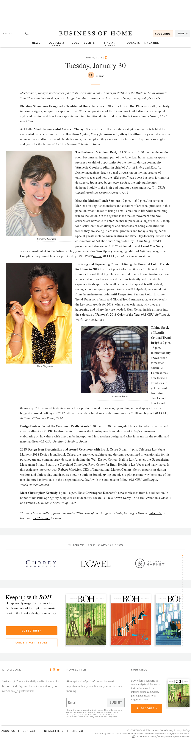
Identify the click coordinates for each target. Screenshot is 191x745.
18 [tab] (184, 597)
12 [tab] (184, 582)
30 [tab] (184, 626)
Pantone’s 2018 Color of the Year (118, 314)
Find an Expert (109, 44)
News (36, 42)
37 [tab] (184, 643)
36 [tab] (184, 640)
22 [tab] (184, 606)
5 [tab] (184, 565)
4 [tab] (184, 563)
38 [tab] (184, 645)
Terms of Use (76, 712)
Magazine (151, 42)
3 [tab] (184, 560)
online (97, 256)
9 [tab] (184, 575)
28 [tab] (184, 621)
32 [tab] (184, 630)
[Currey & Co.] (41, 563)
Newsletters (53, 731)
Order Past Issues (31, 642)
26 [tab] (184, 616)
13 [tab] (184, 584)
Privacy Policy (72, 714)
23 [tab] (184, 609)
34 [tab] (184, 635)
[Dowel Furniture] (96, 563)
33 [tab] (184, 633)
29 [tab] (184, 623)
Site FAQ (77, 731)
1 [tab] (184, 555)
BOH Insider (41, 518)
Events (89, 42)
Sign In (182, 33)
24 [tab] (184, 611)
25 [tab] (184, 613)
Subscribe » (31, 630)
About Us (8, 731)
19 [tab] (184, 599)
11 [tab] (184, 580)
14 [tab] (184, 587)
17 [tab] (184, 594)
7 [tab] (184, 570)
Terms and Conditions (159, 730)
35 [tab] (184, 638)
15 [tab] (184, 589)
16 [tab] (184, 592)
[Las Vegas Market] (150, 563)
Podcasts (132, 42)
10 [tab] (184, 577)
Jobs (75, 42)
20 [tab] (184, 601)
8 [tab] (184, 572)
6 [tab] (184, 567)
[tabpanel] (87, 620)
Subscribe (163, 33)
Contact (29, 731)
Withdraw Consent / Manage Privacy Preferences (162, 736)
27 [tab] (184, 618)
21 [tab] (184, 604)
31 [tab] (184, 628)
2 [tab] (184, 558)
